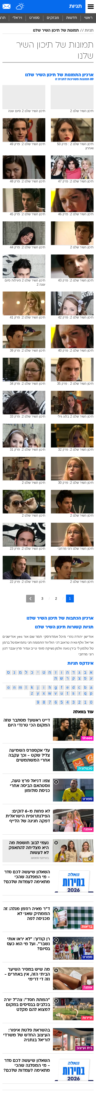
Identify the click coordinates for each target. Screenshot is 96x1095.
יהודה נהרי (75, 636)
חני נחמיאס (23, 642)
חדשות (71, 18)
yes (19, 636)
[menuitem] (71, 18)
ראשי (88, 18)
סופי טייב (37, 648)
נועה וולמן (62, 648)
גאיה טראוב (68, 642)
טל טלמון (87, 648)
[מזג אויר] (20, 6)
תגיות (75, 6)
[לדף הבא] (30, 598)
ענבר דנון (9, 648)
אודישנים (9, 636)
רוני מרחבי (86, 654)
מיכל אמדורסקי (55, 636)
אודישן (89, 636)
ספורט (34, 18)
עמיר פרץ (23, 648)
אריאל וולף (86, 642)
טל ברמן (8, 642)
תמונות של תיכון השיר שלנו (56, 31)
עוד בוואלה (83, 712)
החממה (38, 642)
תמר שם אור (33, 636)
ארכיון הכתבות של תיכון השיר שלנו (60, 618)
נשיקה (49, 648)
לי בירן (75, 648)
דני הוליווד (52, 642)
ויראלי (17, 18)
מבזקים (53, 18)
